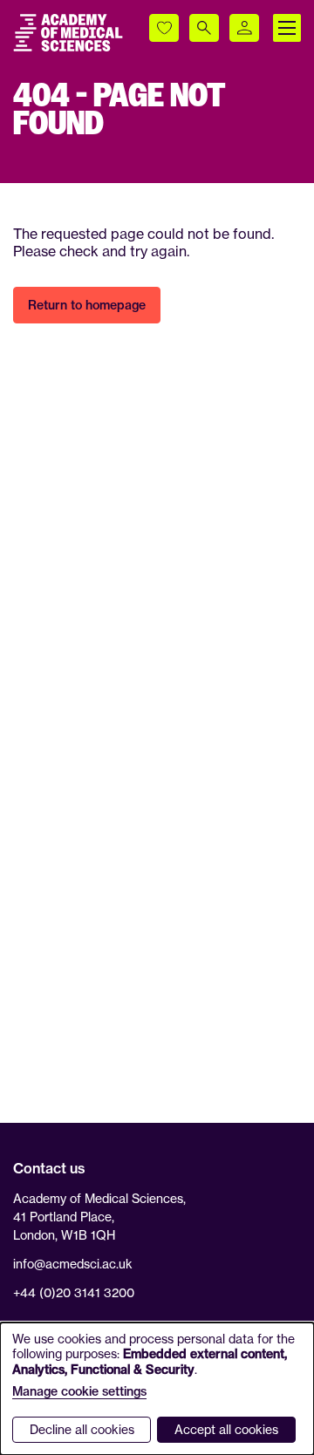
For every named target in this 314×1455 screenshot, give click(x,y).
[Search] (204, 28)
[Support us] (164, 28)
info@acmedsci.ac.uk (73, 1263)
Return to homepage (87, 305)
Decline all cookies (82, 1429)
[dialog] (157, 1388)
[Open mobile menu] (287, 28)
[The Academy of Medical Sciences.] (68, 32)
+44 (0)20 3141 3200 (73, 1292)
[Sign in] (244, 28)
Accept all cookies (226, 1429)
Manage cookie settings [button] (79, 1391)
